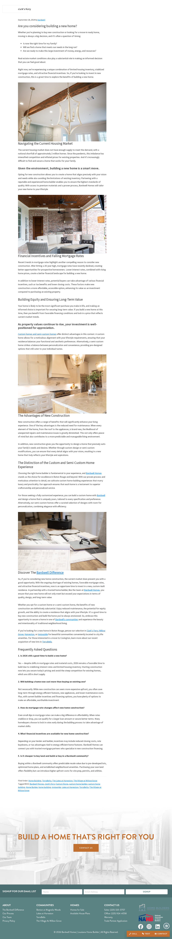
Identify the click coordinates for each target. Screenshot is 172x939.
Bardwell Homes (94, 473)
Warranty (108, 917)
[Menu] (166, 9)
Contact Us (111, 905)
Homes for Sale (77, 909)
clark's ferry (50, 784)
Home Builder (32, 787)
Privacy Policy (9, 921)
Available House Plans (80, 913)
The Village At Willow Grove (48, 921)
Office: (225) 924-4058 (115, 913)
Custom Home (62, 784)
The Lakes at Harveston (62, 780)
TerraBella (47, 641)
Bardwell (101, 495)
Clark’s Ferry (92, 630)
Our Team (7, 917)
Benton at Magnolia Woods (48, 909)
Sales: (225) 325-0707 (114, 909)
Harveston (29, 634)
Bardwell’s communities (66, 619)
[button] (147, 891)
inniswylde (56, 787)
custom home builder (78, 784)
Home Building (34, 780)
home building (45, 787)
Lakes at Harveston (70, 787)
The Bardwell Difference (13, 909)
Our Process (8, 913)
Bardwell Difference (50, 572)
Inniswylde (43, 634)
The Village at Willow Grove (85, 780)
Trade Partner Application (115, 921)
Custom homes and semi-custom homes (37, 334)
